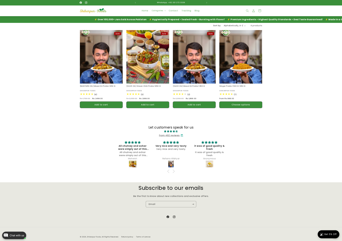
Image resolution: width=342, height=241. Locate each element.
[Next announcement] (207, 2)
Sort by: (217, 25)
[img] (171, 131)
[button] (158, 11)
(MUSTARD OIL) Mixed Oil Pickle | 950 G (97, 86)
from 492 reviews (169, 135)
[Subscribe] (193, 204)
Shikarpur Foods (94, 237)
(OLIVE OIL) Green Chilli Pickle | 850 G (143, 86)
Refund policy (127, 237)
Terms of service (143, 237)
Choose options (241, 104)
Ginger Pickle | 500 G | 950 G (232, 86)
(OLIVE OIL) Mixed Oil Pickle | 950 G (189, 86)
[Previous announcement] (135, 2)
